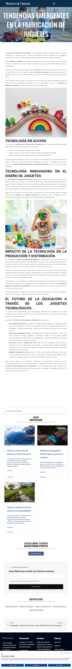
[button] (54, 3)
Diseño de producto (11, 606)
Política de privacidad (65, 653)
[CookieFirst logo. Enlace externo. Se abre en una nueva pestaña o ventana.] (2, 654)
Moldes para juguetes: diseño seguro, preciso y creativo (51, 454)
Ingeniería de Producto (26, 606)
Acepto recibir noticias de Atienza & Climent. (24, 581)
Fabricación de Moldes (36, 610)
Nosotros (57, 642)
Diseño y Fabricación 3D (43, 606)
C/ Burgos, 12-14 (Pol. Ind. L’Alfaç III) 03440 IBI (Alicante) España (26, 644)
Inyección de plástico (59, 606)
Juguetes (57, 646)
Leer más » (10, 470)
